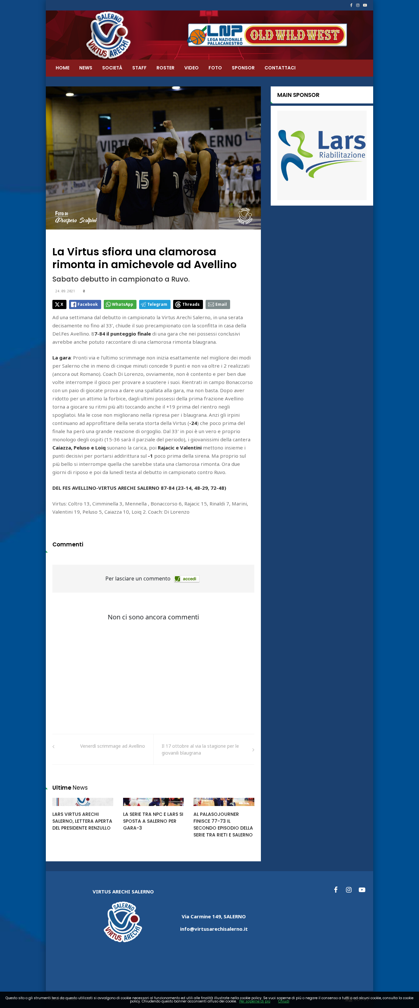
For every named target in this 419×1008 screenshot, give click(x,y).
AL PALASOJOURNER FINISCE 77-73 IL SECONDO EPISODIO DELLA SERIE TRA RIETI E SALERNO (223, 824)
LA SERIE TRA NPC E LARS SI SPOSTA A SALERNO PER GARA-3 (153, 821)
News (85, 67)
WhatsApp (122, 304)
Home (62, 67)
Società (112, 67)
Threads (191, 304)
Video (191, 67)
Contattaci (280, 67)
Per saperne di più (254, 1001)
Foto (215, 67)
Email (221, 304)
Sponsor (243, 67)
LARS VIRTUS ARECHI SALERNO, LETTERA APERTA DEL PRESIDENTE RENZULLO (82, 821)
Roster (165, 67)
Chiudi (283, 1001)
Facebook (88, 304)
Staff (139, 67)
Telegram (157, 304)
